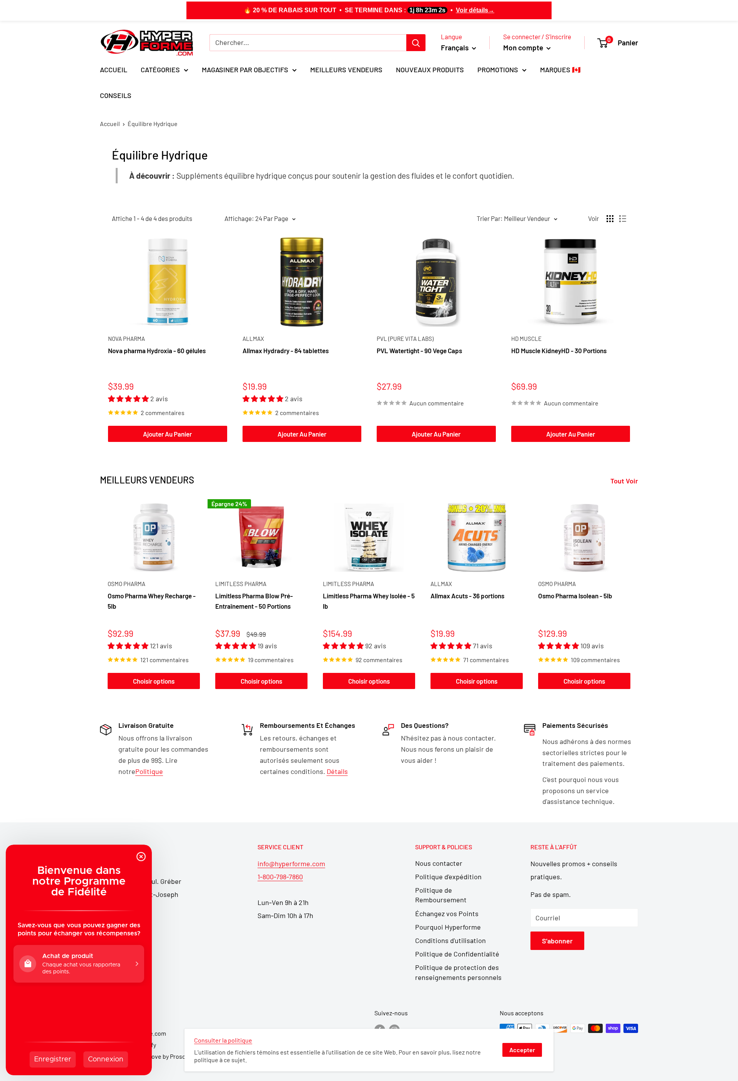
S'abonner (557, 941)
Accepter (522, 1049)
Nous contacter (438, 863)
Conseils (115, 95)
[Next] (638, 596)
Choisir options (154, 681)
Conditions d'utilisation (450, 940)
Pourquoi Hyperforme (448, 927)
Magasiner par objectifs (245, 69)
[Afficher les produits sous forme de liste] (622, 218)
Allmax (253, 338)
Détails (337, 771)
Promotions (497, 69)
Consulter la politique (223, 1040)
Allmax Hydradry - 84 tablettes (286, 350)
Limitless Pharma (240, 583)
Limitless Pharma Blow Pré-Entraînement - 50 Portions (254, 601)
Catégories (160, 69)
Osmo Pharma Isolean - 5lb (575, 596)
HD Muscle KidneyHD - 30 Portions (559, 350)
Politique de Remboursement (441, 895)
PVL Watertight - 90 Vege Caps (419, 350)
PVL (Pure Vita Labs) (405, 338)
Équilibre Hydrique (153, 123)
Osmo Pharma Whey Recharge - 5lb (152, 601)
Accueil (113, 69)
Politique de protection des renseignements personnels (458, 972)
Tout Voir (625, 481)
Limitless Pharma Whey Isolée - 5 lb (369, 601)
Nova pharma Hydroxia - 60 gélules (157, 350)
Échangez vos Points (447, 913)
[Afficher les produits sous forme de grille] (610, 218)
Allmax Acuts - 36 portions (467, 596)
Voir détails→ (475, 10)
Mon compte (524, 47)
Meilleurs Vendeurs (346, 69)
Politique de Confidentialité (457, 954)
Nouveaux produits (430, 69)
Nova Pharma (126, 338)
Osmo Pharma (126, 583)
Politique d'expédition (448, 876)
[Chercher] (416, 42)
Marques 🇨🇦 (560, 69)
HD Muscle (526, 338)
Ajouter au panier (167, 434)
